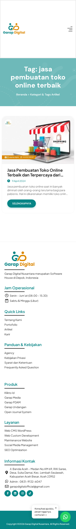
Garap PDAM (12, 402)
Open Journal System (17, 412)
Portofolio (10, 324)
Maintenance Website (18, 440)
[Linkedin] (15, 493)
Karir (7, 334)
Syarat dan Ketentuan (18, 362)
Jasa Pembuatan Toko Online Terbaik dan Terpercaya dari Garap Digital (35, 174)
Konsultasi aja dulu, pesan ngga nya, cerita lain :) (46, 511)
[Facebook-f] (7, 493)
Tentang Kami (13, 319)
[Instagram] (22, 493)
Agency (9, 352)
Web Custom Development (21, 435)
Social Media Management (21, 445)
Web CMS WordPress (17, 430)
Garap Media (12, 397)
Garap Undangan (15, 407)
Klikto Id (9, 392)
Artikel (8, 329)
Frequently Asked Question (21, 367)
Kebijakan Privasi (14, 357)
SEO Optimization (15, 449)
